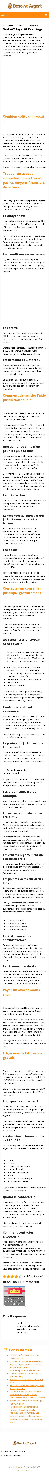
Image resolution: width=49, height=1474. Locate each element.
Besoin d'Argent (15, 1467)
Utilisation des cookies (15, 1451)
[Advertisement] (24, 84)
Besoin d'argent (24, 1470)
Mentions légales (12, 1455)
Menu (4, 15)
